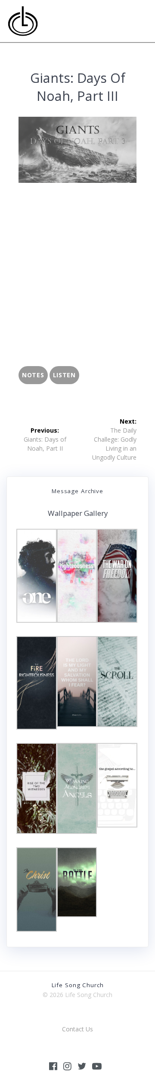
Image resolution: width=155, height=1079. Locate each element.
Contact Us (77, 1029)
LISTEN (64, 375)
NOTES (33, 375)
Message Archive (77, 491)
